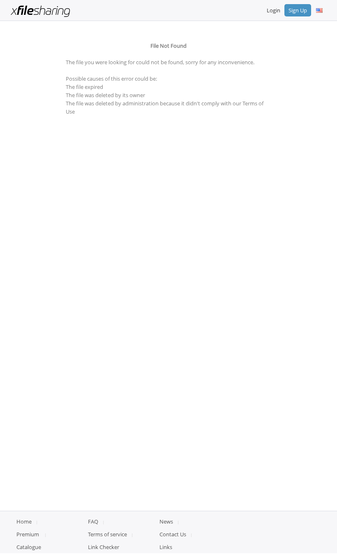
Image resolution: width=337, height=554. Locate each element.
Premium (27, 534)
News (166, 521)
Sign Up (298, 10)
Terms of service (107, 534)
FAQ (93, 521)
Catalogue (28, 547)
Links (165, 547)
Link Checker (103, 547)
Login (273, 10)
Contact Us (172, 534)
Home (24, 521)
